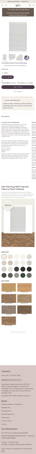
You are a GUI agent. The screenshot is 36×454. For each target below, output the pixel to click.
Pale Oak (29, 256)
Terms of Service (6, 421)
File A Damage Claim (7, 414)
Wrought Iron (4, 275)
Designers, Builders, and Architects (11, 404)
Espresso (24, 313)
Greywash (9, 313)
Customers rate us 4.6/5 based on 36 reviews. (17, 97)
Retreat (29, 275)
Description (5, 116)
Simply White (23, 256)
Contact (4, 424)
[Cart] (33, 5)
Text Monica (24, 1)
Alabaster (16, 263)
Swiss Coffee (10, 256)
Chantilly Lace (16, 256)
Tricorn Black (29, 269)
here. (3, 451)
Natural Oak (24, 291)
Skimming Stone (4, 269)
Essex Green (23, 275)
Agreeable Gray (29, 263)
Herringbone (8, 302)
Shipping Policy (5, 407)
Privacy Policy (5, 417)
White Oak (9, 291)
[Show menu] (2, 5)
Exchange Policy (6, 411)
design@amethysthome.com (11, 380)
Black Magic (23, 269)
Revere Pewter (10, 263)
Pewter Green (10, 275)
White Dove (4, 256)
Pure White (23, 263)
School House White (10, 269)
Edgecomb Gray (4, 263)
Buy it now (18, 92)
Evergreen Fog (16, 275)
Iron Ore (16, 269)
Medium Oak (24, 302)
